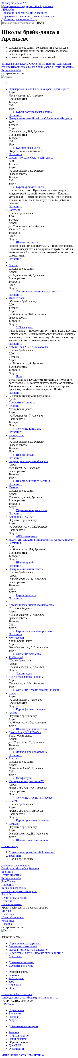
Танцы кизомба (11, 70)
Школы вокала (25, 454)
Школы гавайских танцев (32, 840)
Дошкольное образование (32, 751)
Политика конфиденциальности (16, 996)
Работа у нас (16, 978)
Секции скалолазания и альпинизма (38, 291)
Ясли (19, 376)
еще (52, 16)
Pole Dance (8, 881)
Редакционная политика (43, 997)
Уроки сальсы (44, 66)
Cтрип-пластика (64, 66)
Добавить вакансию (21, 965)
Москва (6, 910)
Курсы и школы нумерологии (34, 631)
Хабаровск (8, 914)
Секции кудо (24, 673)
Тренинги (15, 855)
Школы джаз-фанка (23, 66)
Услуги (44, 16)
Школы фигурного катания (33, 480)
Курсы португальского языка (34, 111)
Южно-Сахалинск (12, 917)
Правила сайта (10, 994)
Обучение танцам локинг (31, 510)
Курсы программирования (32, 820)
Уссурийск (8, 920)
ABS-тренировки (26, 536)
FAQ (12, 981)
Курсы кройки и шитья (30, 186)
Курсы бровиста (26, 595)
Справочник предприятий (25, 943)
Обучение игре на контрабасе (34, 797)
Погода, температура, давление (28, 949)
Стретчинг (8, 901)
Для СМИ (15, 984)
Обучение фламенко (28, 653)
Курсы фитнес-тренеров (31, 709)
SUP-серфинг (24, 327)
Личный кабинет (19, 1035)
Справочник (9, 16)
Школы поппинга (27, 242)
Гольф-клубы (24, 778)
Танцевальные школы (14, 63)
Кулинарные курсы (28, 147)
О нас (12, 988)
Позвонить (15, 115)
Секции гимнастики (14, 897)
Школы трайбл (25, 562)
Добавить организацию (15, 19)
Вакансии (24, 16)
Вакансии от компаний (23, 946)
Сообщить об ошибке (14, 868)
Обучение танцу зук (28, 428)
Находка (6, 923)
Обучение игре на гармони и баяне (37, 689)
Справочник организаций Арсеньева (32, 852)
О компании (16, 1048)
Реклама (34, 868)
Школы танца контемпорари (19, 891)
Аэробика (7, 884)
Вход (33, 19)
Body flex (7, 894)
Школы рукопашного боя (31, 729)
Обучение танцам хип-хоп (45, 63)
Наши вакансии (18, 1038)
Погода (35, 16)
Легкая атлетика (11, 904)
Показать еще (9, 846)
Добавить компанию (21, 962)
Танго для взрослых (13, 887)
